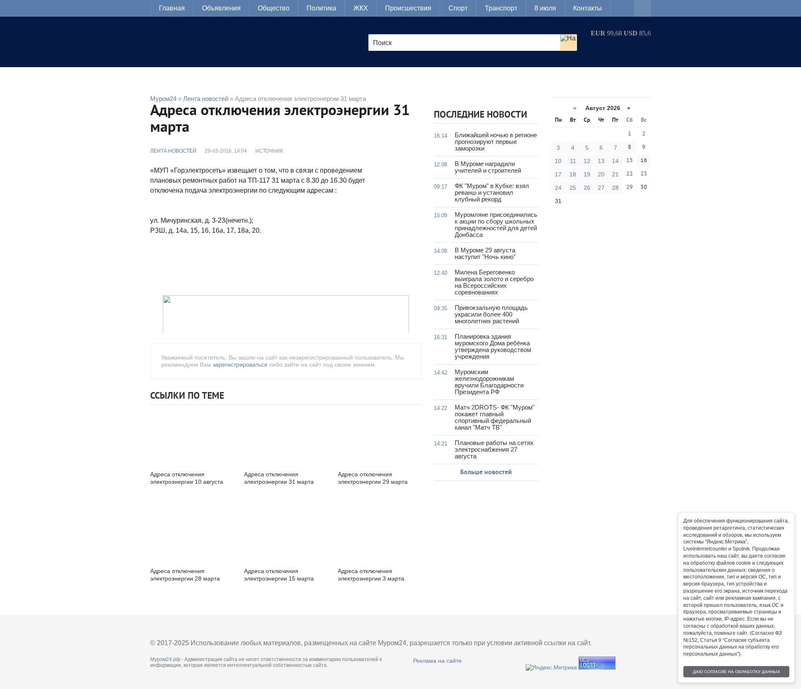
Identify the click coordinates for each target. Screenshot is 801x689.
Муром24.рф (165, 659)
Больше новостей (486, 472)
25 (572, 187)
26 (587, 187)
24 (558, 187)
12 (587, 161)
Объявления (221, 8)
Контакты (587, 8)
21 (615, 174)
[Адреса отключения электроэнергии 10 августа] (192, 436)
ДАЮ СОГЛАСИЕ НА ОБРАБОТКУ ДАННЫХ (736, 671)
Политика (321, 8)
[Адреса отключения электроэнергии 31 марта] (285, 436)
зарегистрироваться (240, 364)
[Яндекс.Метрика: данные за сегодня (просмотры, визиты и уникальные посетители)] (551, 667)
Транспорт (501, 8)
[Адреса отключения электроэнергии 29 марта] (379, 436)
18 (572, 174)
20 (601, 174)
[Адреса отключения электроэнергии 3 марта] (379, 533)
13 (601, 161)
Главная (172, 8)
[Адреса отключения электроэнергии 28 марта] (192, 533)
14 (615, 161)
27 (601, 187)
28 (615, 187)
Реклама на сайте (437, 660)
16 (643, 160)
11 (573, 161)
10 (558, 161)
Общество (274, 8)
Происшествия (408, 8)
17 (558, 174)
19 (587, 174)
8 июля (545, 8)
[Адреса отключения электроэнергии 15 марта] (285, 533)
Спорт (458, 8)
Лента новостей (173, 151)
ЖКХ (360, 8)
